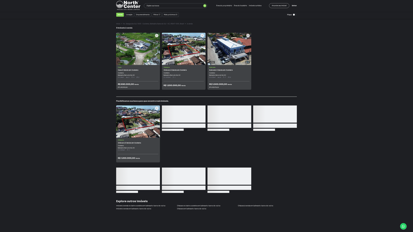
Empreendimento (143, 15)
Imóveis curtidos (255, 6)
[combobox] (175, 5)
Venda (120, 15)
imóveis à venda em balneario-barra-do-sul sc (133, 209)
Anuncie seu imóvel (279, 6)
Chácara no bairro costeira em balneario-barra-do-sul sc (198, 206)
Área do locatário (240, 6)
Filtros (155, 15)
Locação (129, 15)
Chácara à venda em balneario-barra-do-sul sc (255, 206)
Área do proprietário (224, 6)
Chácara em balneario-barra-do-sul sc (191, 209)
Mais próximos (169, 15)
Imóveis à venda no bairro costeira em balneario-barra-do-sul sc (140, 206)
